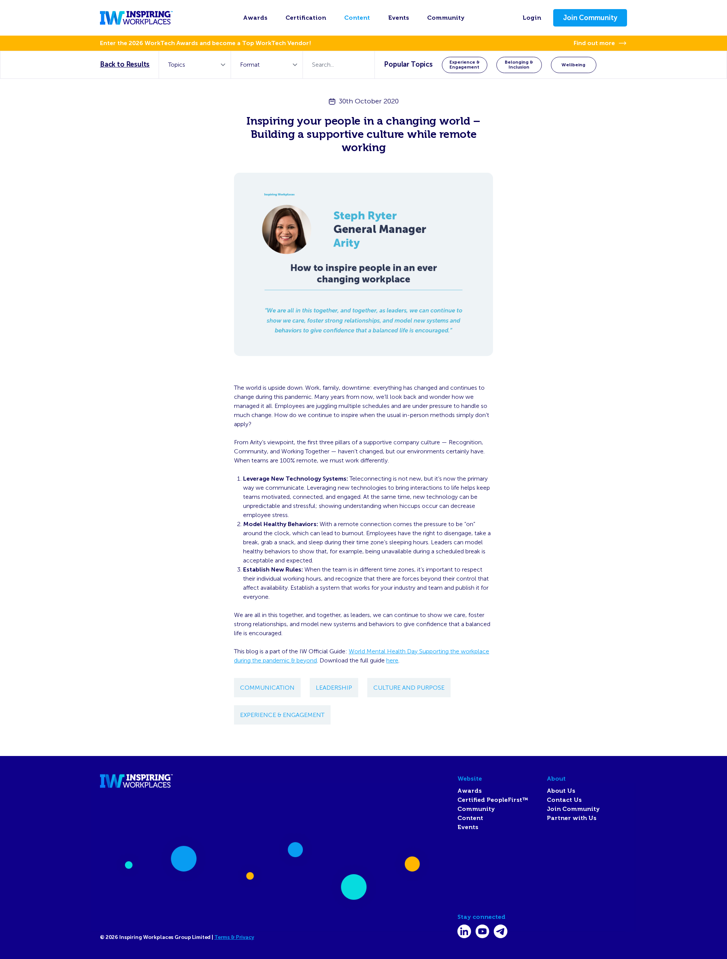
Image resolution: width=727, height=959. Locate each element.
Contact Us (564, 800)
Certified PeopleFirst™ (492, 800)
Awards (255, 17)
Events (398, 17)
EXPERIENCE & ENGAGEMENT (282, 714)
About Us (561, 790)
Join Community (590, 18)
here (392, 660)
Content (357, 17)
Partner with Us (571, 818)
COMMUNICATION (267, 687)
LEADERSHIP (334, 687)
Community (446, 17)
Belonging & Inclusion (519, 64)
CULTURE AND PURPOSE (409, 687)
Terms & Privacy (234, 937)
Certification (305, 17)
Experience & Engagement (464, 64)
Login (532, 17)
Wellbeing (573, 64)
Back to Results (125, 64)
